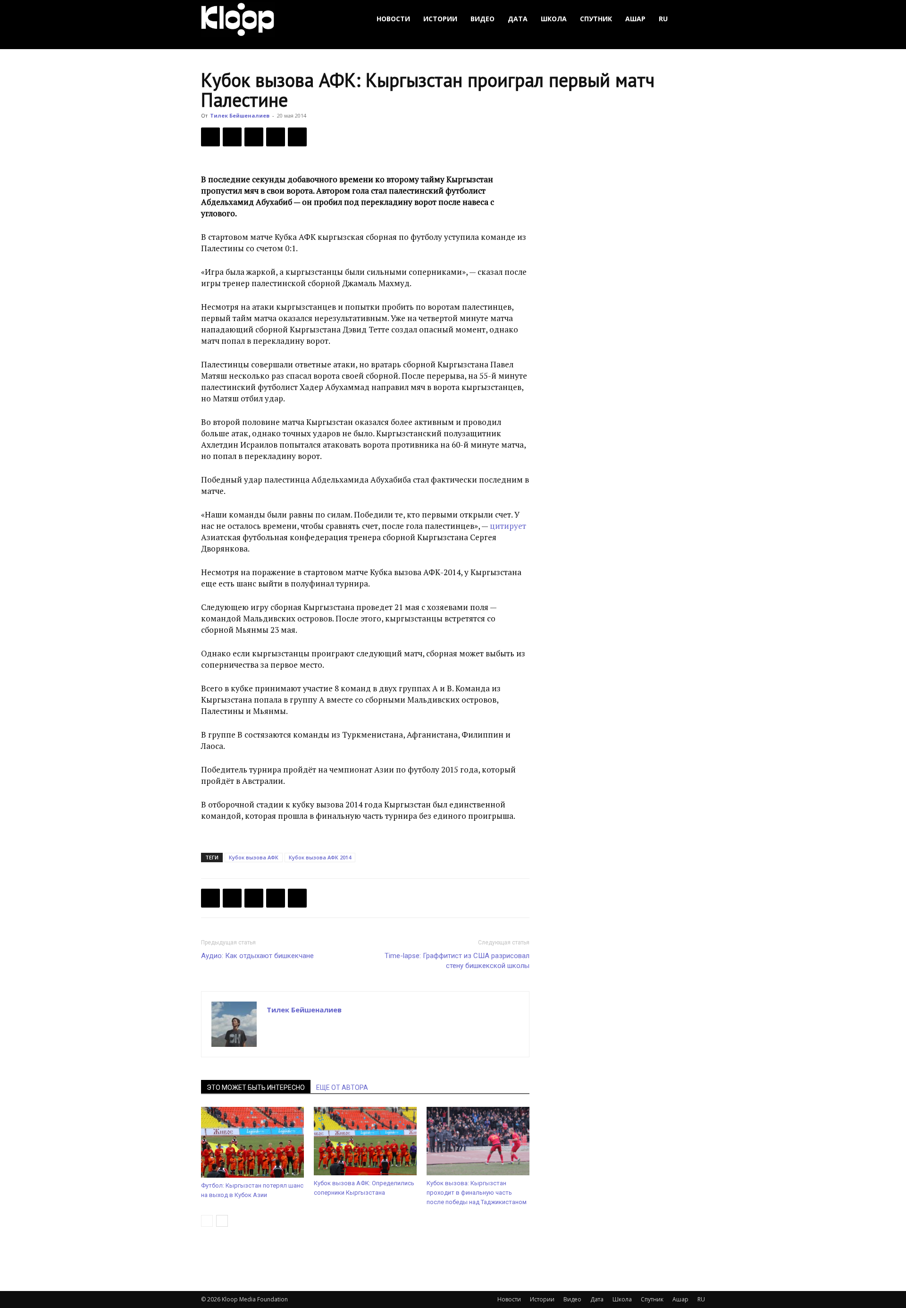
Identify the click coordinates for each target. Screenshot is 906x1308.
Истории (440, 18)
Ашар (635, 18)
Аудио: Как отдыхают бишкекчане (257, 955)
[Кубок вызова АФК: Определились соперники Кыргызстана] (365, 1141)
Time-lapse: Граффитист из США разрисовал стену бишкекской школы (457, 960)
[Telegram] (275, 136)
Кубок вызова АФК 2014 (320, 857)
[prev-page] (207, 1221)
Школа (554, 18)
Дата (518, 18)
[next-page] (222, 1221)
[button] (693, 19)
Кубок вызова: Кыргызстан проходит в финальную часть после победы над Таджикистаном (477, 1193)
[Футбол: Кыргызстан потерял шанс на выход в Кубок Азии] (252, 1142)
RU (663, 18)
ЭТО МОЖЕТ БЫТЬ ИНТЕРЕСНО (256, 1087)
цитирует (508, 525)
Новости (393, 18)
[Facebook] (210, 136)
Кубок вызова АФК (253, 857)
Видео (482, 18)
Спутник (596, 18)
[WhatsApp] (297, 136)
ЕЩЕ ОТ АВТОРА (342, 1087)
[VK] (253, 136)
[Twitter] (232, 136)
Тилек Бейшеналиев (239, 115)
